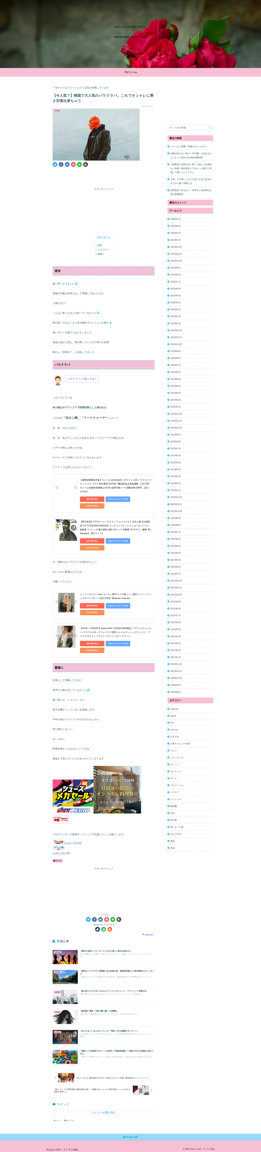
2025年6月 (175, 288)
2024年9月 (175, 351)
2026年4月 (175, 233)
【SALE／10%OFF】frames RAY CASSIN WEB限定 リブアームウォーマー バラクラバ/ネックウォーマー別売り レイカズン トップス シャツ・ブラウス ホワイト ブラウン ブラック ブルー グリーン (115, 632)
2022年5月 (175, 546)
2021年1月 (175, 657)
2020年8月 (175, 692)
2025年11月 (176, 253)
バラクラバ (103, 249)
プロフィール (176, 785)
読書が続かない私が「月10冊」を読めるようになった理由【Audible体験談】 (191, 155)
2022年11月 (176, 504)
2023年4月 (175, 469)
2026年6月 (175, 226)
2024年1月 (175, 407)
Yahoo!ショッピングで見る (118, 499)
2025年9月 (175, 267)
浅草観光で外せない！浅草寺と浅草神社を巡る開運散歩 (191, 192)
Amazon (174, 708)
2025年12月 (176, 247)
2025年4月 (175, 302)
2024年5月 (175, 379)
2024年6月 (175, 372)
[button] (210, 127)
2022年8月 (175, 525)
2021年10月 (176, 594)
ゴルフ (173, 750)
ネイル (173, 778)
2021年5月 (175, 629)
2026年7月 (175, 219)
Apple (173, 715)
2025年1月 (175, 323)
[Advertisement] (104, 176)
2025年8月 (175, 274)
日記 (172, 813)
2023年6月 (175, 455)
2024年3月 (175, 393)
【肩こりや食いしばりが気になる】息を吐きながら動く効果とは (191, 181)
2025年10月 (176, 260)
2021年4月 (175, 636)
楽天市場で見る (92, 499)
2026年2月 (175, 240)
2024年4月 (175, 386)
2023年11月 (176, 420)
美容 (172, 841)
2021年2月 (175, 650)
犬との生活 (175, 834)
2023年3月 (175, 476)
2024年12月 (176, 330)
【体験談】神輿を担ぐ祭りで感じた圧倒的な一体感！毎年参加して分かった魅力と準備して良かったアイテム (191, 168)
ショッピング (176, 757)
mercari (174, 729)
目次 (99, 237)
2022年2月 (175, 566)
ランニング (175, 799)
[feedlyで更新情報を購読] (103, 929)
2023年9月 (175, 434)
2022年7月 (175, 532)
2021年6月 (175, 622)
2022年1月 (175, 573)
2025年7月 (175, 281)
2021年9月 (175, 601)
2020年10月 (176, 678)
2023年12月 (176, 413)
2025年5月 (175, 295)
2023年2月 (175, 483)
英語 (172, 848)
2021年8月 (175, 608)
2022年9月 (175, 518)
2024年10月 (176, 344)
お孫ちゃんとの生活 (180, 743)
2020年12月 (176, 664)
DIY (172, 722)
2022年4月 (175, 553)
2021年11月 (176, 587)
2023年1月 (175, 490)
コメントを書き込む (103, 1112)
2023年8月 (175, 441)
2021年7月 (175, 615)
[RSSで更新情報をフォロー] (109, 929)
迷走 (100, 245)
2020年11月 (176, 671)
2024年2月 (175, 400)
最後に (101, 254)
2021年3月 (175, 643)
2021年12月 (176, 580)
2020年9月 (175, 685)
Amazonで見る (92, 506)
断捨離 (173, 806)
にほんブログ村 (73, 843)
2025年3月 (175, 309)
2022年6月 (175, 539)
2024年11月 (176, 337)
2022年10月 (176, 511)
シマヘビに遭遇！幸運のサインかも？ (188, 146)
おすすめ (58, 861)
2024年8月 (175, 358)
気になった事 (176, 827)
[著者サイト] (97, 929)
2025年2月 (175, 316)
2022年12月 (176, 497)
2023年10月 (176, 427)
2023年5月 (175, 462)
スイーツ (174, 764)
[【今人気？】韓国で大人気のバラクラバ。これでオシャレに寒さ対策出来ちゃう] (67, 164)
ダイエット (175, 771)
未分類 (173, 820)
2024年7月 (175, 365)
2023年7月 (175, 448)
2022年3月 (175, 559)
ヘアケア (174, 792)
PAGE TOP (131, 1137)
